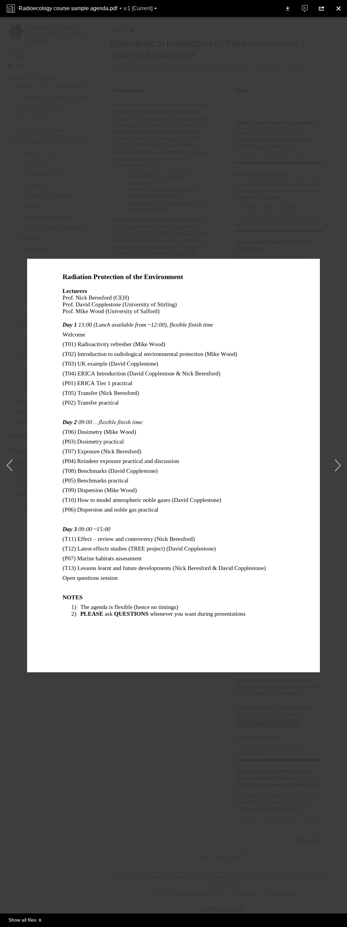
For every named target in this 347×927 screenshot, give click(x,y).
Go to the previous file (11, 465)
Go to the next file (336, 465)
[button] (85, 8)
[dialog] (173, 463)
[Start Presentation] (194, 900)
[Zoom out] (153, 900)
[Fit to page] (180, 900)
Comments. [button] (301, 5)
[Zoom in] (167, 900)
